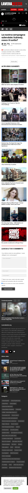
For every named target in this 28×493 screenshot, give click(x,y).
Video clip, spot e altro (18, 464)
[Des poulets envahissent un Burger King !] (14, 234)
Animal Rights (13, 403)
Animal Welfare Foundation (8, 409)
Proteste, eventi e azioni (7, 450)
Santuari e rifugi (18, 450)
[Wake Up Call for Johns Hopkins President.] (14, 76)
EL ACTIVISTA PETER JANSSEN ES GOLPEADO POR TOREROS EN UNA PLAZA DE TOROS (18, 369)
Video (10, 464)
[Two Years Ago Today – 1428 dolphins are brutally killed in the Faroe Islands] (14, 214)
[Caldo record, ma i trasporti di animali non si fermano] (5, 383)
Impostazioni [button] (7, 488)
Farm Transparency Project (8, 426)
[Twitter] (10, 351)
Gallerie (17, 426)
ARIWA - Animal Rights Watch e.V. (9, 412)
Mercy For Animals (6, 441)
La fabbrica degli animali (7, 438)
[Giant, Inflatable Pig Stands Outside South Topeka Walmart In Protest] (14, 174)
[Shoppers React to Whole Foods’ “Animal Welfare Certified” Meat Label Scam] (14, 194)
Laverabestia (17, 438)
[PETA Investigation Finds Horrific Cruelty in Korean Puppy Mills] (14, 310)
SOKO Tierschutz (14, 453)
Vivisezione (4, 467)
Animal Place (5, 403)
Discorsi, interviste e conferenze (9, 421)
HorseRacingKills (14, 429)
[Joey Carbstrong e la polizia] (14, 156)
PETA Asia (17, 447)
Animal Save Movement (7, 406)
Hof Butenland (5, 429)
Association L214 (6, 415)
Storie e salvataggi (6, 456)
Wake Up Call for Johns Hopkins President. (12, 84)
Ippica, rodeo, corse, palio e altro (9, 435)
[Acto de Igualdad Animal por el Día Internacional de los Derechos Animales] (14, 114)
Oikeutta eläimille (6, 444)
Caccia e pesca (15, 415)
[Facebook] (2, 351)
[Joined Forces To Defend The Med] (5, 362)
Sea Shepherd (5, 453)
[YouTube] (6, 351)
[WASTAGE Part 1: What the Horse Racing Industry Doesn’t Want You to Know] (5, 389)
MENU (4, 9)
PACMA (20, 444)
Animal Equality (5, 400)
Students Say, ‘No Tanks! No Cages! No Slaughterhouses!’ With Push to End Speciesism (11, 144)
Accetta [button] (15, 488)
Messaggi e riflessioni (17, 441)
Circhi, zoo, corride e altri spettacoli (9, 418)
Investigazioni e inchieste (16, 432)
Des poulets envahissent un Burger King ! (12, 242)
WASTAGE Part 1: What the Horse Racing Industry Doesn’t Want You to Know (18, 389)
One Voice (14, 444)
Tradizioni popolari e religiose (8, 461)
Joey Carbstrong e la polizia (8, 164)
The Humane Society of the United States (11, 458)
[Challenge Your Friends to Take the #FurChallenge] (14, 95)
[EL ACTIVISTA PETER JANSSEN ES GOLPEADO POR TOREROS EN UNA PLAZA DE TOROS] (5, 369)
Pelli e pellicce (5, 447)
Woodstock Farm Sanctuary (15, 467)
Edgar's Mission (5, 424)
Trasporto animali (20, 461)
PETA (12, 447)
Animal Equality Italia (15, 400)
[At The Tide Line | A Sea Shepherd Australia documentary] (5, 376)
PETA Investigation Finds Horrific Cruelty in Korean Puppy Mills (13, 318)
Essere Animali (14, 424)
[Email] (14, 351)
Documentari (21, 421)
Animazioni (18, 409)
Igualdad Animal (5, 432)
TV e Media (4, 464)
